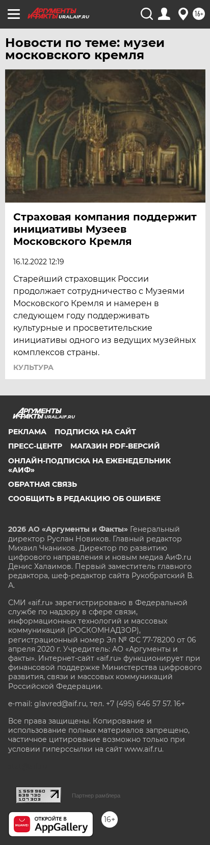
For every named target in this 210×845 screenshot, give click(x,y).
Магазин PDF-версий (115, 446)
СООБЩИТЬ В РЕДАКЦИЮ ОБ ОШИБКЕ (84, 498)
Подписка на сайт (95, 431)
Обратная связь (42, 484)
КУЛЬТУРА (33, 367)
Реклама (27, 431)
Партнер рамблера (96, 795)
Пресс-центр (35, 446)
